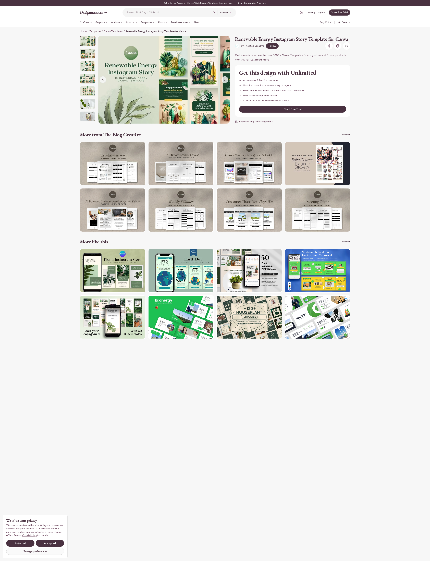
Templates (95, 31)
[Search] (214, 12)
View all (346, 134)
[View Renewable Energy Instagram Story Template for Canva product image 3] (87, 66)
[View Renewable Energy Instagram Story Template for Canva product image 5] (87, 91)
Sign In (321, 12)
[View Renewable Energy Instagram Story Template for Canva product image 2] (87, 53)
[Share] (329, 46)
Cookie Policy (29, 535)
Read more (262, 59)
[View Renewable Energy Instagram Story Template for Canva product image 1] (87, 41)
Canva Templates (113, 31)
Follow (272, 45)
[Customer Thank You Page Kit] (249, 210)
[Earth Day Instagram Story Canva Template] (181, 270)
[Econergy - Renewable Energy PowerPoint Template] (181, 317)
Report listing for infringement (256, 121)
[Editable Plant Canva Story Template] (112, 317)
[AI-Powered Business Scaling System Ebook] (112, 210)
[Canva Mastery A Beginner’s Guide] (249, 163)
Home (83, 31)
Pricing (311, 12)
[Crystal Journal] (112, 163)
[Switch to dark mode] (301, 12)
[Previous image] (103, 79)
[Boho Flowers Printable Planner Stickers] (317, 163)
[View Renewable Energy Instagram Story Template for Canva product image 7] (87, 116)
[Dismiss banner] (348, 3)
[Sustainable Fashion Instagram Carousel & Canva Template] (317, 270)
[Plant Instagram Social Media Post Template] (249, 270)
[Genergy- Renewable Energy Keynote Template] (317, 317)
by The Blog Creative (252, 45)
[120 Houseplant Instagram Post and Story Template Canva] (249, 317)
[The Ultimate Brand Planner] (181, 163)
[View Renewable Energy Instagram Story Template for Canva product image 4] (87, 79)
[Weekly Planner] (181, 210)
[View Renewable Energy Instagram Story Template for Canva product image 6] (87, 104)
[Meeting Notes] (317, 210)
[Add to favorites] (346, 46)
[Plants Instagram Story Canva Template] (112, 270)
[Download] (134, 147)
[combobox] (169, 12)
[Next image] (225, 79)
